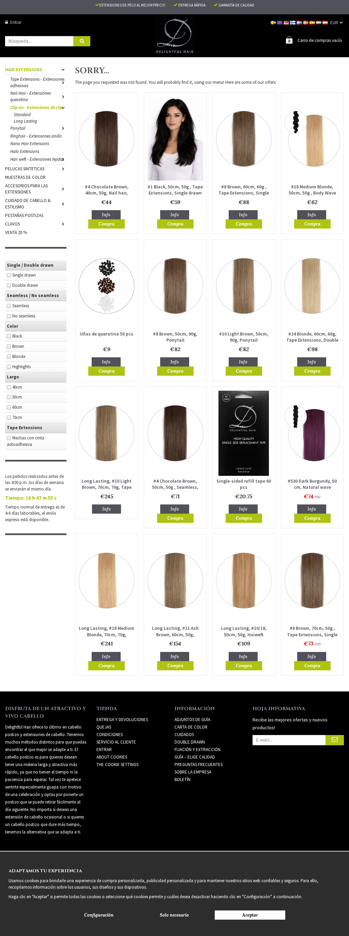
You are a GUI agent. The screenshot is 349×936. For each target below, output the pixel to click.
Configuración (98, 915)
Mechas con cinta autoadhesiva (25, 441)
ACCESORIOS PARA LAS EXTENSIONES (26, 189)
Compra (106, 224)
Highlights (21, 367)
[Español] (312, 22)
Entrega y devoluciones (122, 719)
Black (17, 336)
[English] (280, 22)
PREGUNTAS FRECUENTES (198, 764)
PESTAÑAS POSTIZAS (24, 215)
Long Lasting (25, 121)
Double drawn (25, 285)
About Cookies (111, 757)
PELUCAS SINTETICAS (24, 169)
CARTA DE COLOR (191, 727)
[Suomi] (293, 22)
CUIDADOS (184, 734)
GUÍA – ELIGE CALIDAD (194, 757)
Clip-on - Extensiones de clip (36, 107)
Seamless (20, 306)
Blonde (18, 356)
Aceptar (250, 915)
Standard (22, 115)
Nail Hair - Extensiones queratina (30, 96)
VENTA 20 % (16, 232)
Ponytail (17, 128)
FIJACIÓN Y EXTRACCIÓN (197, 749)
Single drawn (24, 275)
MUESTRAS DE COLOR (25, 177)
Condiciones (109, 734)
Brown (18, 346)
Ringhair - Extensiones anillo (36, 136)
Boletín (182, 779)
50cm (17, 397)
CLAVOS (12, 224)
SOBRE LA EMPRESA (192, 772)
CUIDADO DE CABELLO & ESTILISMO (28, 204)
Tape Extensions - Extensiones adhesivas (37, 82)
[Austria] (325, 22)
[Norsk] (300, 22)
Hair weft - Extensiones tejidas (37, 159)
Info (106, 215)
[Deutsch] (287, 22)
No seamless (23, 316)
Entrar (15, 22)
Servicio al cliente (116, 742)
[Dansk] (306, 22)
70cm (17, 417)
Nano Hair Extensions (29, 143)
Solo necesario (174, 915)
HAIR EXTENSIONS (23, 70)
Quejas (103, 727)
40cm (17, 387)
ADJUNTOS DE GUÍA (192, 719)
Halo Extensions (24, 151)
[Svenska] (274, 22)
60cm (17, 407)
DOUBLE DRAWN (189, 742)
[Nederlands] (319, 22)
